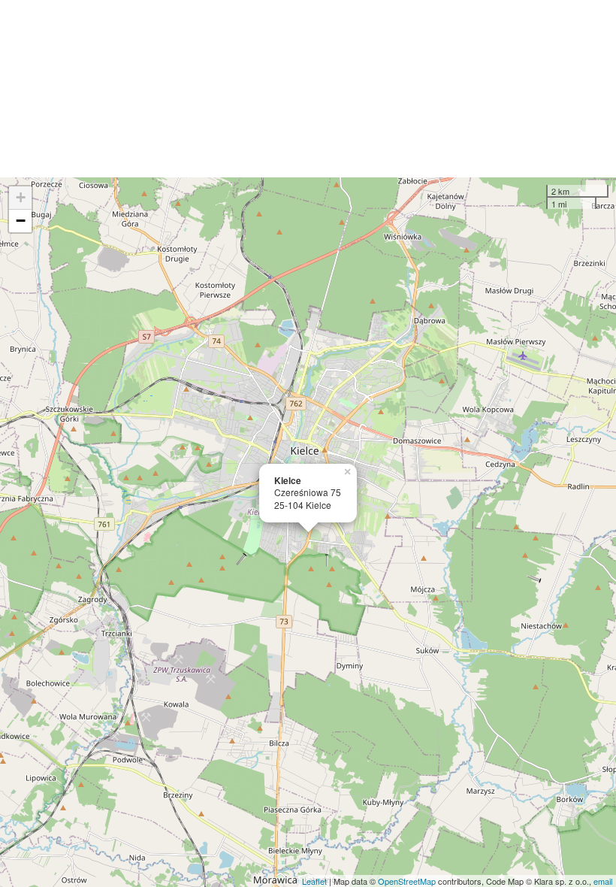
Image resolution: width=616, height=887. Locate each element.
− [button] (21, 220)
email (602, 881)
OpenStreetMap (407, 881)
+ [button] (21, 197)
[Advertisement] (308, 88)
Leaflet (314, 881)
